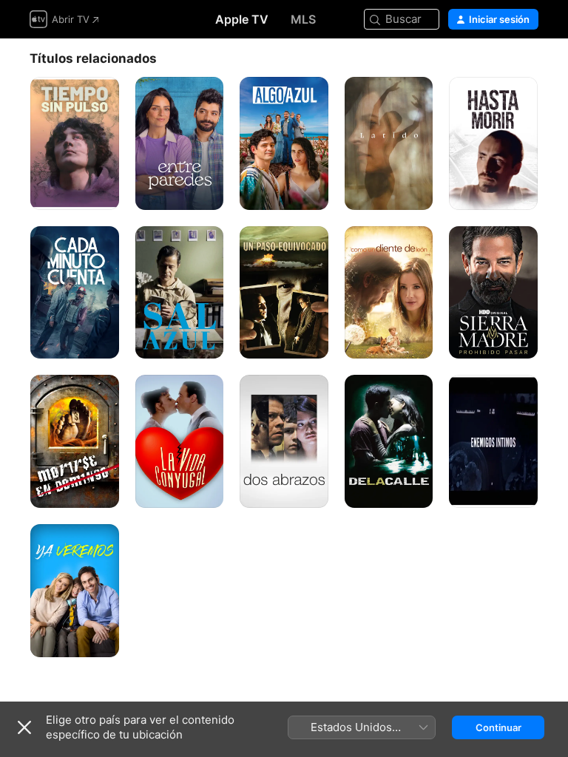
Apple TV (241, 19)
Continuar (498, 727)
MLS (303, 19)
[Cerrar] (24, 727)
